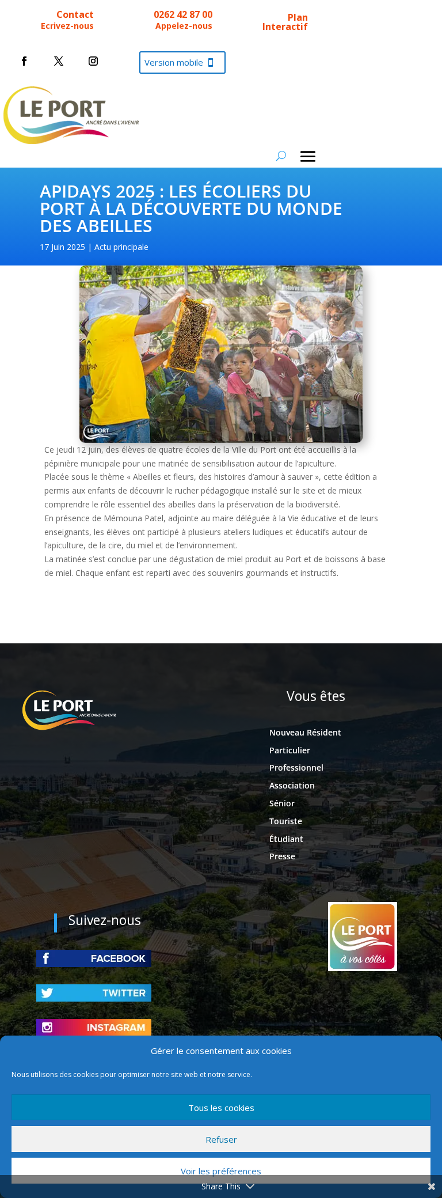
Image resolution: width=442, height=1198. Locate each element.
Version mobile (173, 62)
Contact (75, 14)
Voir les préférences (221, 1171)
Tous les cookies (221, 1107)
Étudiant (286, 838)
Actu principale (121, 246)
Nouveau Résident (305, 732)
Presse (282, 856)
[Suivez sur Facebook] (24, 61)
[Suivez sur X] (58, 61)
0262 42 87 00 (183, 14)
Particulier (289, 750)
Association (292, 785)
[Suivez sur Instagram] (93, 61)
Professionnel (296, 767)
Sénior (282, 803)
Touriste (285, 821)
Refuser (221, 1139)
